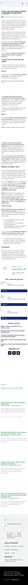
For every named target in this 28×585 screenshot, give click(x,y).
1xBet (8, 297)
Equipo (16, 575)
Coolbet (20, 546)
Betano (3, 117)
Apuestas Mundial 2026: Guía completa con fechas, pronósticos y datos (13, 433)
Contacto (21, 575)
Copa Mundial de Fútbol (19, 33)
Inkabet (7, 549)
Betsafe (7, 553)
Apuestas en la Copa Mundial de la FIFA (13, 17)
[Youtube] (18, 353)
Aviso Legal (17, 573)
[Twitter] (14, 353)
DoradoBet (15, 549)
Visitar (4, 290)
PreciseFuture (15, 579)
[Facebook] (9, 353)
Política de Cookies (8, 575)
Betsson (9, 74)
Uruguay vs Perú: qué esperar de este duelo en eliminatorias (13, 462)
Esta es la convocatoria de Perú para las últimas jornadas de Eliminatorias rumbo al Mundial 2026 (14, 495)
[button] (22, 3)
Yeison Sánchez (17, 269)
